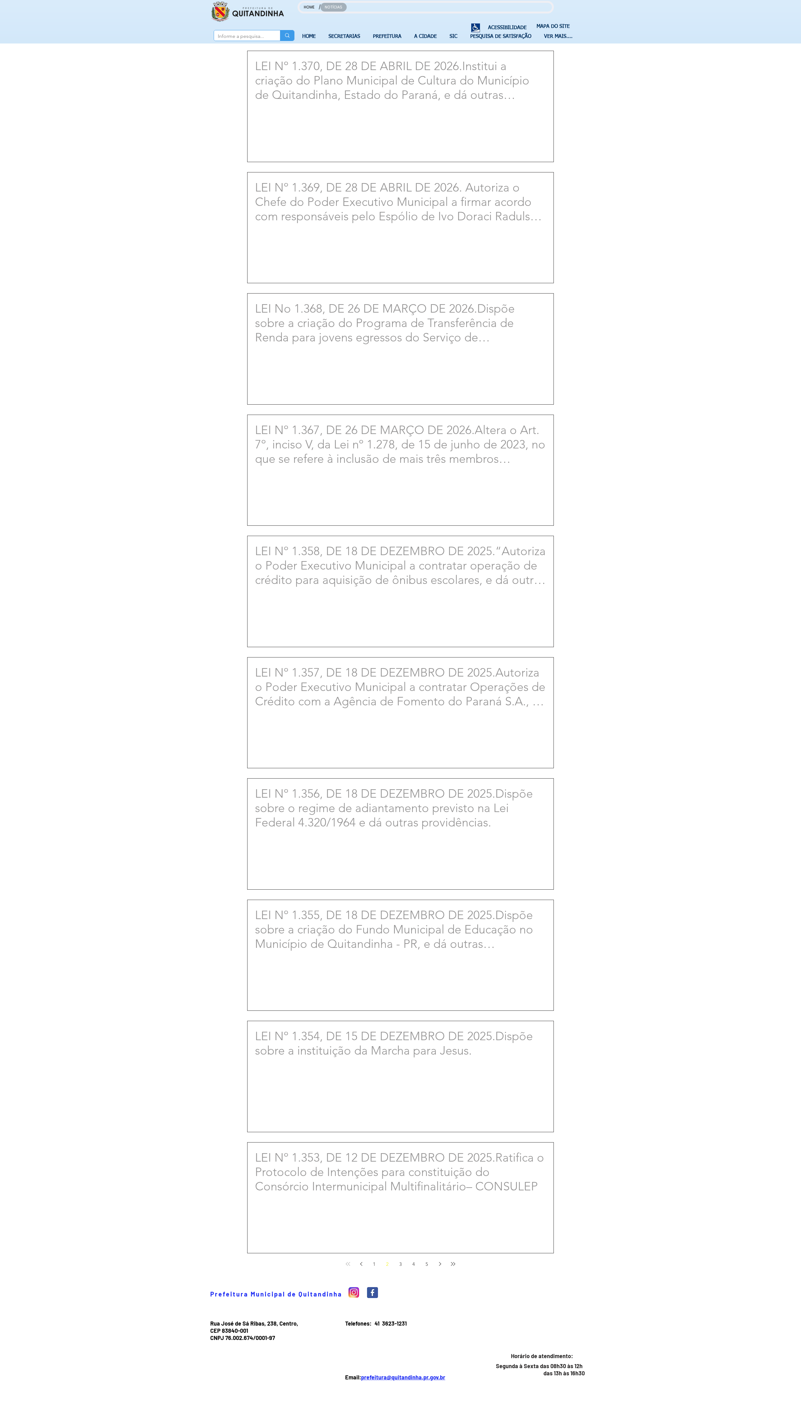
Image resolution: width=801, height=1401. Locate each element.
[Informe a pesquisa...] (287, 35)
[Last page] (453, 1264)
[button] (346, 36)
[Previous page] (361, 1264)
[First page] (348, 1264)
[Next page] (440, 1264)
